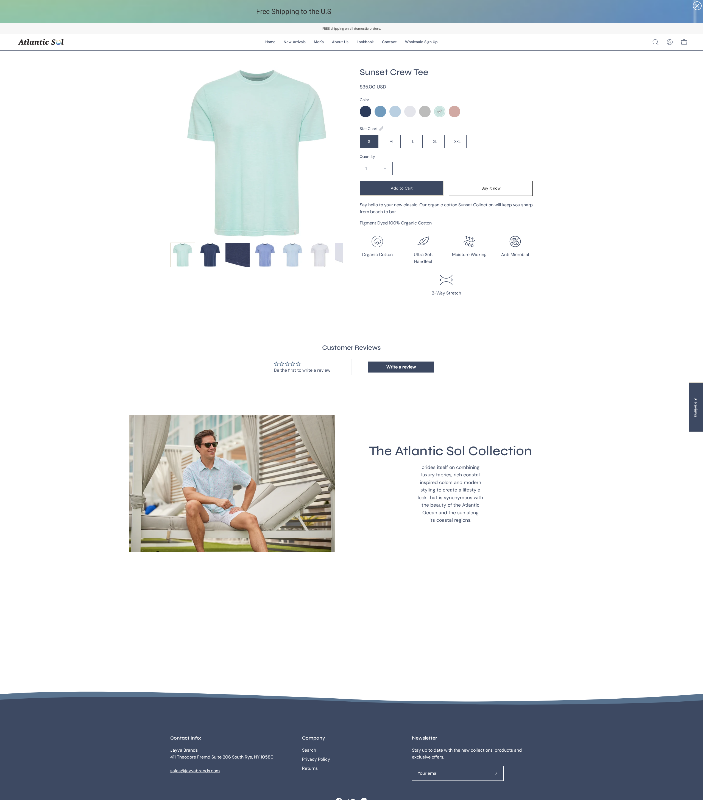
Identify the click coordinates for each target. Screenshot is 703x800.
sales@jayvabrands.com (195, 771)
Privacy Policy (316, 759)
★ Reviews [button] (695, 407)
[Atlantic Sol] (41, 42)
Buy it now (491, 188)
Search (309, 750)
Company (313, 738)
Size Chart (369, 128)
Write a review (401, 367)
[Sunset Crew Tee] (182, 255)
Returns (310, 768)
